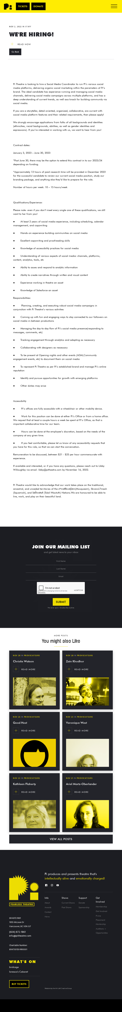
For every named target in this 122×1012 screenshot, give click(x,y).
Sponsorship (84, 907)
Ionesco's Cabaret (18, 971)
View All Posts (61, 839)
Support (83, 897)
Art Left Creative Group (63, 988)
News (47, 916)
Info (47, 897)
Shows (65, 897)
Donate (38, 6)
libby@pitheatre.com (49, 469)
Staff (28, 26)
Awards (48, 907)
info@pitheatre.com (20, 936)
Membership (101, 906)
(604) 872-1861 (17, 932)
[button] (114, 6)
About (47, 902)
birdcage (14, 967)
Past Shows (66, 907)
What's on (22, 962)
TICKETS (22, 6)
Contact (48, 912)
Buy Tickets (19, 984)
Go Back (15, 52)
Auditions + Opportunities (102, 930)
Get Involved (100, 899)
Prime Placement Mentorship (101, 919)
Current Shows (68, 902)
